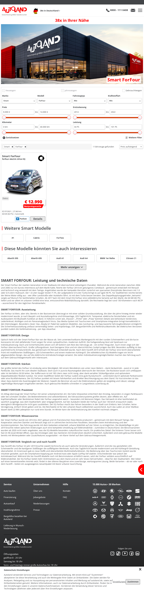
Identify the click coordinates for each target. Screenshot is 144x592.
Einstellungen (119, 581)
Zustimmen (133, 581)
